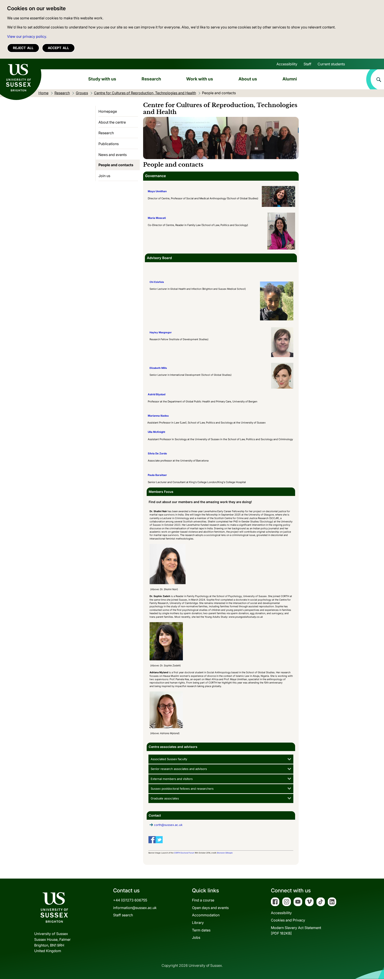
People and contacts (115, 165)
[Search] (375, 79)
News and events (112, 154)
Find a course (203, 900)
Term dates (201, 930)
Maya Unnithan (157, 191)
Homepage (107, 111)
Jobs (196, 937)
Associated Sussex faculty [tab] (169, 759)
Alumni (289, 79)
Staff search (123, 915)
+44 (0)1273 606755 (130, 900)
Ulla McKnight (156, 432)
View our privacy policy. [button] (27, 36)
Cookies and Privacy (288, 920)
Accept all (58, 48)
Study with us (102, 79)
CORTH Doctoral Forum (184, 853)
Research (151, 79)
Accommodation (206, 915)
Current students (331, 64)
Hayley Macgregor (161, 332)
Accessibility (286, 64)
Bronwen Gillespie (225, 853)
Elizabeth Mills (158, 368)
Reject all (23, 48)
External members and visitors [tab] (172, 779)
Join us (104, 176)
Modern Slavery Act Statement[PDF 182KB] (296, 930)
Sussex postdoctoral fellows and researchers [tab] (182, 788)
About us (247, 79)
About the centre (112, 122)
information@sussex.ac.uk (135, 907)
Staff (307, 64)
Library (198, 922)
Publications (108, 144)
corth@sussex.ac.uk (168, 825)
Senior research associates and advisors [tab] (179, 769)
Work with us (199, 79)
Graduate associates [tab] (165, 798)
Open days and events (210, 907)
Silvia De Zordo (157, 453)
